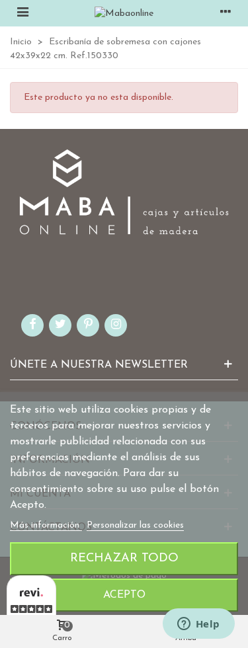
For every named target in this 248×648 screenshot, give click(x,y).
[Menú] (22, 13)
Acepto (124, 595)
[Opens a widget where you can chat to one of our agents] (198, 624)
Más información (46, 525)
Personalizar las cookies (135, 525)
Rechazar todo (124, 558)
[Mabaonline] (124, 13)
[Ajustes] (225, 13)
